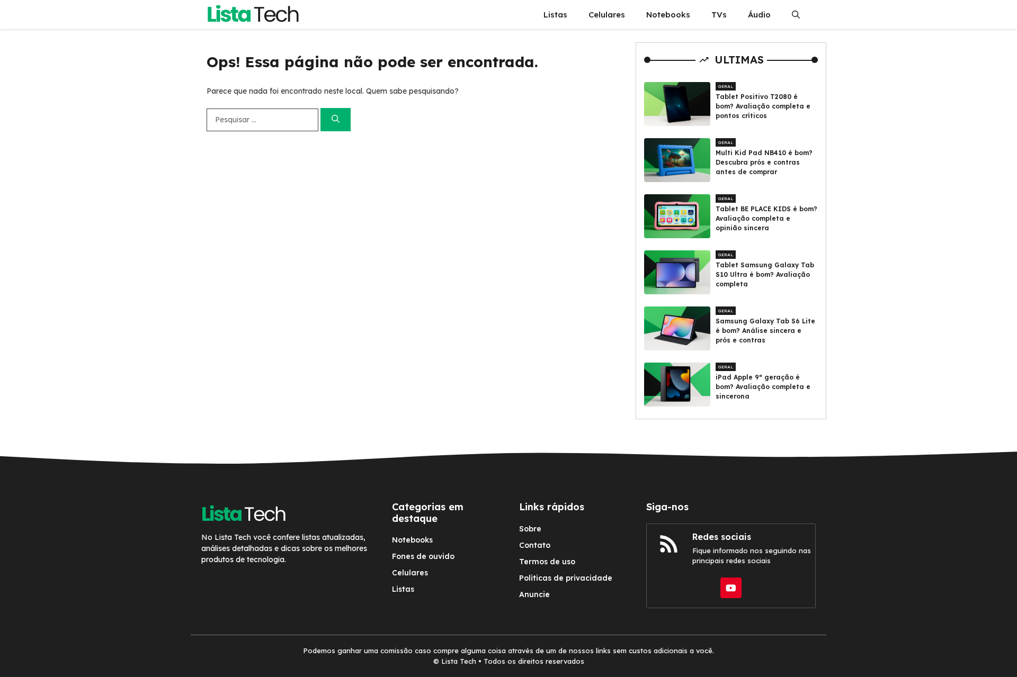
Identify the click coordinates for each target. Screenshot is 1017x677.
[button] (795, 14)
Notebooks (668, 15)
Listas (555, 15)
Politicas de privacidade (565, 578)
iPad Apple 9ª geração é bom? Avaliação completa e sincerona (763, 386)
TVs (719, 15)
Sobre (530, 529)
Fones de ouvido (423, 556)
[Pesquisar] (335, 120)
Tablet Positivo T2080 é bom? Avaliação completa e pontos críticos (763, 106)
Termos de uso (547, 561)
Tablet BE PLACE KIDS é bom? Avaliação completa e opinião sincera (766, 218)
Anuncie (534, 594)
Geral (725, 86)
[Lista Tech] (253, 14)
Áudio (759, 15)
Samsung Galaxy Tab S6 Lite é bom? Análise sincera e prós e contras (765, 330)
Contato (534, 545)
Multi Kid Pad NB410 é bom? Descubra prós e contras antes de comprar (764, 162)
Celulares (606, 15)
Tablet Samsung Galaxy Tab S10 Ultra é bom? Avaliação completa (765, 274)
